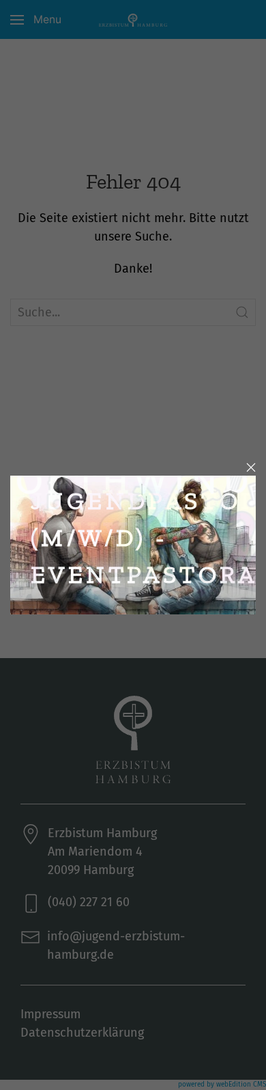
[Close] (251, 467)
